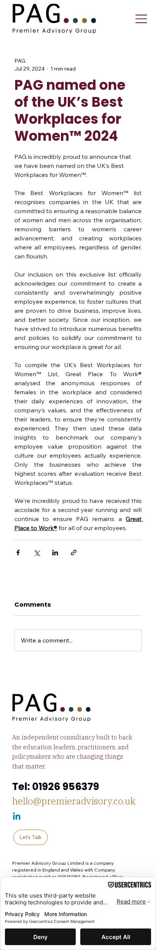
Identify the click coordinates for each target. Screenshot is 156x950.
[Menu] (141, 19)
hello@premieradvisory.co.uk (74, 801)
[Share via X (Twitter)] (36, 552)
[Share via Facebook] (18, 552)
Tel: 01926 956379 (55, 786)
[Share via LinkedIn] (55, 552)
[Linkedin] (16, 816)
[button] (30, 837)
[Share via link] (73, 552)
